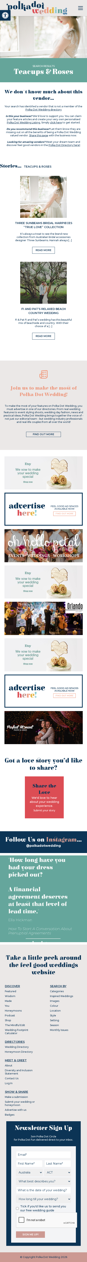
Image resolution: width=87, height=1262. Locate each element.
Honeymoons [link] (13, 1010)
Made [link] (8, 1000)
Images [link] (54, 1000)
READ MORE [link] (43, 250)
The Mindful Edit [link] (15, 1025)
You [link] (7, 1005)
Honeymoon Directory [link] (19, 1051)
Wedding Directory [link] (17, 1046)
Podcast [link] (10, 1015)
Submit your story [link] (44, 810)
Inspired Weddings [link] (61, 996)
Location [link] (55, 1010)
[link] (5, 15)
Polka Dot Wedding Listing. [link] (24, 122)
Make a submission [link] (16, 1096)
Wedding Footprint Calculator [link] (16, 1031)
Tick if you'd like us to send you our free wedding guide (43, 1208)
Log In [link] (9, 1083)
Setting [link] (54, 1020)
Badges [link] (9, 1114)
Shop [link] (8, 1020)
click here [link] (56, 122)
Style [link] (53, 1015)
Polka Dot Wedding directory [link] (43, 109)
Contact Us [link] (11, 1078)
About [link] (8, 1065)
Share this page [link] (38, 135)
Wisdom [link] (10, 996)
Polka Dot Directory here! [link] (64, 145)
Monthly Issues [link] (59, 1030)
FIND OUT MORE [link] (43, 434)
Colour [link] (54, 1005)
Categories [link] (57, 991)
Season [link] (54, 1025)
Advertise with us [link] (15, 1109)
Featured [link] (10, 991)
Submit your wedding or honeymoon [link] (20, 1103)
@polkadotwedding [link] (43, 846)
